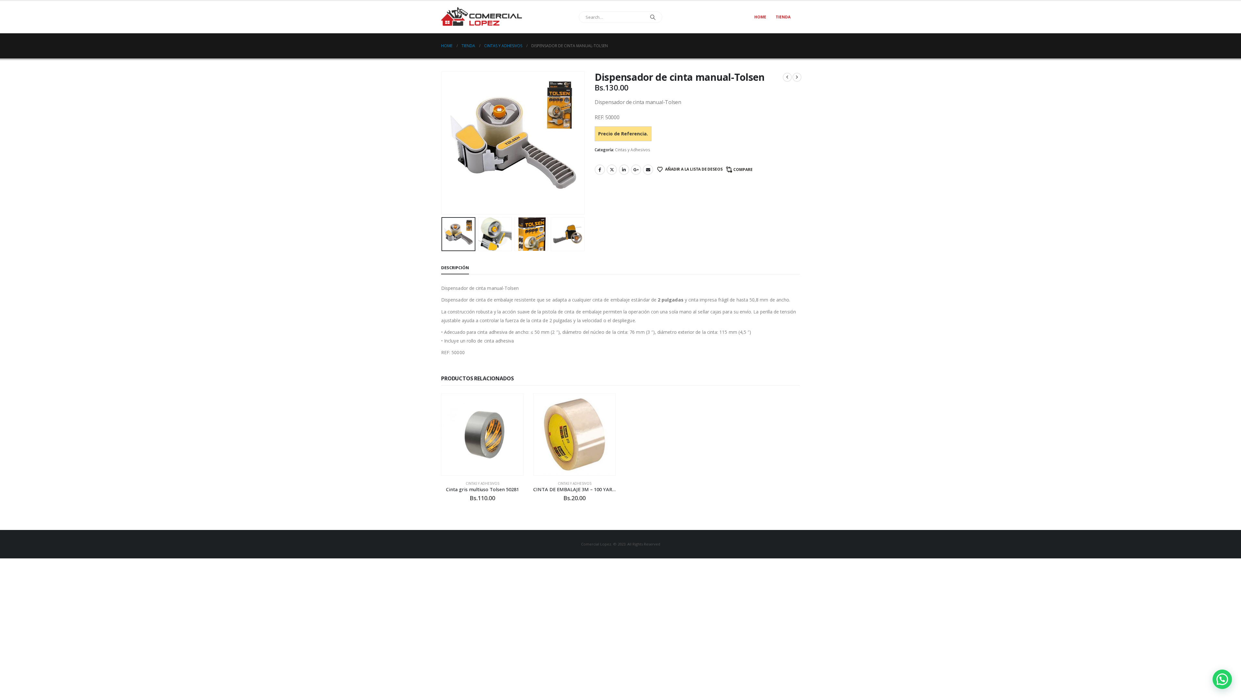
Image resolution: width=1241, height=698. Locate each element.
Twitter (612, 169)
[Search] (653, 17)
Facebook (600, 169)
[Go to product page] (482, 434)
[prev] (787, 77)
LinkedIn (624, 169)
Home (760, 17)
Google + (636, 169)
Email (648, 169)
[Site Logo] (481, 17)
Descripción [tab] (455, 267)
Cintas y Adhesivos (632, 150)
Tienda (783, 17)
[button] (443, 143)
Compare (743, 169)
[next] (796, 77)
